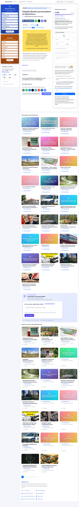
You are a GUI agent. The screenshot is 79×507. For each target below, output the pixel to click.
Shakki (10, 44)
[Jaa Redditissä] (39, 90)
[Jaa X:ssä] (39, 21)
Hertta (10, 52)
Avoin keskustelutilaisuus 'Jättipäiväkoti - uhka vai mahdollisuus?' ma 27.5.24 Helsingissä (34, 79)
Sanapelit (10, 49)
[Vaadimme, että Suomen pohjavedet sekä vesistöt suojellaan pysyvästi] (68, 126)
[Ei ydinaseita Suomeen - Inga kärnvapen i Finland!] (49, 184)
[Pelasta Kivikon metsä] (68, 164)
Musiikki (10, 21)
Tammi (10, 54)
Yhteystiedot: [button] (30, 1)
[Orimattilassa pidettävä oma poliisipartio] (49, 204)
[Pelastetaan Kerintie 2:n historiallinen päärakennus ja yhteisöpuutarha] (68, 262)
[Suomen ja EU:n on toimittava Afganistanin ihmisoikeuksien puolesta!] (30, 282)
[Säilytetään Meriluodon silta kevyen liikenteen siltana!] (49, 262)
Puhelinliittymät (10, 16)
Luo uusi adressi (69, 1)
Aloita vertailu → (10, 31)
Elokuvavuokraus (10, 26)
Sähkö (10, 13)
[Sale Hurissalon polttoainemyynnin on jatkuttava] (68, 223)
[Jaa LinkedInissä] (42, 90)
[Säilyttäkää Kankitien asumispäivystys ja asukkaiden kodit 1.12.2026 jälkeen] (30, 146)
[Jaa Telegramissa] (35, 90)
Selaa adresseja (22, 1)
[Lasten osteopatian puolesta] (30, 184)
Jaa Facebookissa (29, 21)
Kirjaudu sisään (60, 1)
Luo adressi (30, 315)
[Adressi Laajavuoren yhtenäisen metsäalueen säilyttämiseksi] (30, 262)
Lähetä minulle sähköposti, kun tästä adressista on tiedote (65, 79)
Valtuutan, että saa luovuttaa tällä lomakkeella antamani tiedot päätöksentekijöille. (65, 83)
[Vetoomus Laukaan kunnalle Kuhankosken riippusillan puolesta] (49, 223)
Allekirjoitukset (29, 27)
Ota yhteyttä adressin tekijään (30, 70)
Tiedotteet (34, 25)
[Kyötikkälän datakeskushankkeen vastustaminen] (30, 165)
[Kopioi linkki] (45, 21)
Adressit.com (8, 1)
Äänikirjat (10, 23)
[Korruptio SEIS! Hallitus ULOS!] (49, 125)
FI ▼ (16, 1)
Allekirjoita (64, 94)
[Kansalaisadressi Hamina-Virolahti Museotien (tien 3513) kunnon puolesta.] (68, 184)
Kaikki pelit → (10, 60)
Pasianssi (10, 41)
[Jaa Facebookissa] (29, 90)
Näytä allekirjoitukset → (59, 15)
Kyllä (57, 90)
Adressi (26, 25)
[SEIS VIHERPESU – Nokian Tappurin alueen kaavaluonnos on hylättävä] (49, 165)
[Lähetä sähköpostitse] (42, 21)
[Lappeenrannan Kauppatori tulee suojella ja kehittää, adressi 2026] (68, 204)
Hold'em (10, 57)
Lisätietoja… (6, 72)
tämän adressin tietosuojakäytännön (63, 88)
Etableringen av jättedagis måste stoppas (37, 8)
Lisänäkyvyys (41, 27)
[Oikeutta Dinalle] (49, 242)
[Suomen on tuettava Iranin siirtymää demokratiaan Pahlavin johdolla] (30, 223)
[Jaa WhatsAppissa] (36, 21)
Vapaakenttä (10, 47)
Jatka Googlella (60, 32)
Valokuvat (10, 28)
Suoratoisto (10, 18)
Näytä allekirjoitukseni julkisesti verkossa (63, 76)
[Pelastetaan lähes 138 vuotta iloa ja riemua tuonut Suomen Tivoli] (68, 243)
